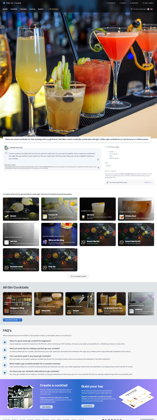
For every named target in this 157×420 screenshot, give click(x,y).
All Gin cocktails (112, 158)
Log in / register (148, 3)
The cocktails (111, 154)
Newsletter (135, 3)
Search (123, 3)
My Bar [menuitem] (5, 9)
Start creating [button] (46, 407)
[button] (12, 320)
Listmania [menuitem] (23, 9)
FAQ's (109, 156)
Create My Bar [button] (88, 406)
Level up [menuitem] (32, 9)
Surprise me (111, 3)
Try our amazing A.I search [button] (78, 276)
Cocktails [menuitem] (14, 9)
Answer (109, 152)
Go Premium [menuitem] (54, 9)
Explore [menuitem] (40, 9)
